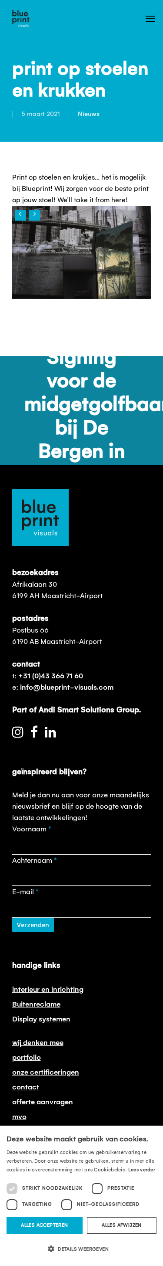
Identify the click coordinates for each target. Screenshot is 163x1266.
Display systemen (41, 1019)
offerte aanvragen (42, 1102)
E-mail (25, 892)
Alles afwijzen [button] (122, 1225)
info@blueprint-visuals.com (66, 687)
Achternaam (34, 860)
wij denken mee (37, 1043)
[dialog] (81, 1196)
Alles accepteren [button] (44, 1225)
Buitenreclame (36, 1004)
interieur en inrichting (47, 990)
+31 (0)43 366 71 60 (50, 676)
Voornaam (31, 829)
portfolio (26, 1058)
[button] (81, 1249)
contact (25, 1087)
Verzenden (33, 925)
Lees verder (141, 1170)
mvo (19, 1117)
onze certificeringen (45, 1072)
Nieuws (89, 114)
